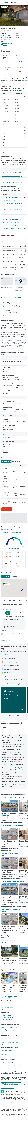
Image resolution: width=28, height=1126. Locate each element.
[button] (26, 2)
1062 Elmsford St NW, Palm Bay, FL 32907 (13, 225)
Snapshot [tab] (5, 532)
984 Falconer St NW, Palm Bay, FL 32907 (13, 203)
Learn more (7, 640)
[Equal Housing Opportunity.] (18, 1114)
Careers (2, 1098)
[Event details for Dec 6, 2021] (25, 472)
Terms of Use (20, 1098)
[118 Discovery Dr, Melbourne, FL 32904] (9, 978)
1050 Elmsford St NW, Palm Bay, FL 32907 (13, 222)
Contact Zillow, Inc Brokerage (7, 1088)
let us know (22, 1110)
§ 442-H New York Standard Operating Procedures (11, 1082)
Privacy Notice (15, 1099)
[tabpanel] (14, 257)
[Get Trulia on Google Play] (21, 1091)
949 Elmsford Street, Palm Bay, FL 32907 (13, 210)
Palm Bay (4, 759)
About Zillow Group (12, 1097)
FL (5, 996)
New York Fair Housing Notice (7, 1083)
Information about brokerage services (11, 1084)
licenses (15, 1078)
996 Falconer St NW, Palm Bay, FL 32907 (13, 200)
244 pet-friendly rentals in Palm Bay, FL (13, 797)
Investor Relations (13, 1098)
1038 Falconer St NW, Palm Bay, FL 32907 (13, 219)
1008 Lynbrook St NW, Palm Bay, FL (12, 182)
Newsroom (7, 1098)
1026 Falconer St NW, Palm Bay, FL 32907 (13, 216)
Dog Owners (20, 684)
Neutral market (14, 547)
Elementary (12, 600)
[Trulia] (2, 1091)
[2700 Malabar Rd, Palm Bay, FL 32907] (9, 806)
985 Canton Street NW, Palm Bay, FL (12, 176)
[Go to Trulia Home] (14, 2)
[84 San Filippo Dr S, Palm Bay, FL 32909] (9, 834)
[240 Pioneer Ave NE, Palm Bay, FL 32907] (9, 951)
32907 (19, 340)
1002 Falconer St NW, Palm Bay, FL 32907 (13, 197)
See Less (5, 452)
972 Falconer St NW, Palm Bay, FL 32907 (13, 206)
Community (10, 684)
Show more (5, 509)
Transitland (20, 1071)
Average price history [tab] (16, 532)
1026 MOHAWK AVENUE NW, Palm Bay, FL (14, 173)
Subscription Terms (5, 1099)
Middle (20, 600)
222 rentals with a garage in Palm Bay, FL (13, 825)
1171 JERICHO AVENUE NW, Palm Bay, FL (13, 179)
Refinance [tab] (5, 242)
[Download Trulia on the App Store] (9, 1091)
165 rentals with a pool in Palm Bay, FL (13, 881)
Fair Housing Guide (20, 1097)
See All (5, 677)
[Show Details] (25, 96)
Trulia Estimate (8, 88)
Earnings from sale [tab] (7, 239)
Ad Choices (21, 1099)
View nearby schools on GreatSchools (13, 634)
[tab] (6, 461)
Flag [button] (22, 709)
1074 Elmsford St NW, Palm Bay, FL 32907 (13, 228)
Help (10, 1099)
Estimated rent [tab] (20, 238)
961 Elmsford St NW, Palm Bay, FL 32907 (13, 213)
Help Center (6, 1115)
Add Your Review (14, 715)
